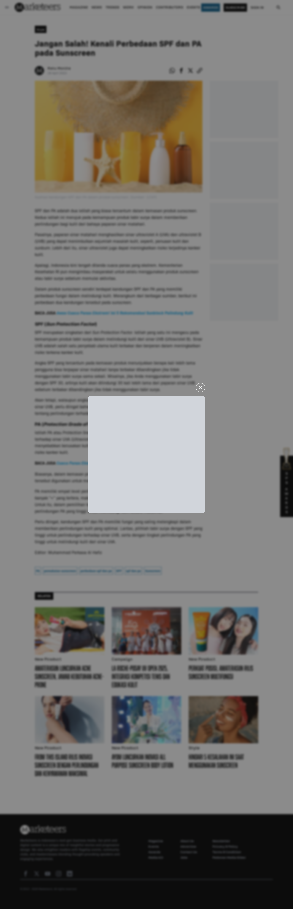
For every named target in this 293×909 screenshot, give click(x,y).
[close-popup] (200, 387)
